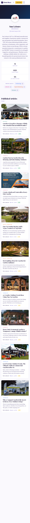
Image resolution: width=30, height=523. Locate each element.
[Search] (13, 2)
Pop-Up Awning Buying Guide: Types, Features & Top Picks (13, 227)
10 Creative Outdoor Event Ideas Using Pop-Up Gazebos (13, 296)
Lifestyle (8, 87)
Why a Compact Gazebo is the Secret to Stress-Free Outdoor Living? (14, 401)
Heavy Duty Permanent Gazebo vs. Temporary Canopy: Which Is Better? (15, 330)
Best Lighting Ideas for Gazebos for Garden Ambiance (14, 262)
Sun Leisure (6, 133)
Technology (19, 83)
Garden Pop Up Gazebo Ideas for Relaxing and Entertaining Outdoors (14, 159)
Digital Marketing (19, 87)
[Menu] (24, 2)
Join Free (18, 2)
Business (15, 90)
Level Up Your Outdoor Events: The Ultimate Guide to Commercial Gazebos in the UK (14, 365)
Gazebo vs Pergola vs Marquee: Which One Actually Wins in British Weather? (15, 124)
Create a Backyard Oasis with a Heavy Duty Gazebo (15, 193)
